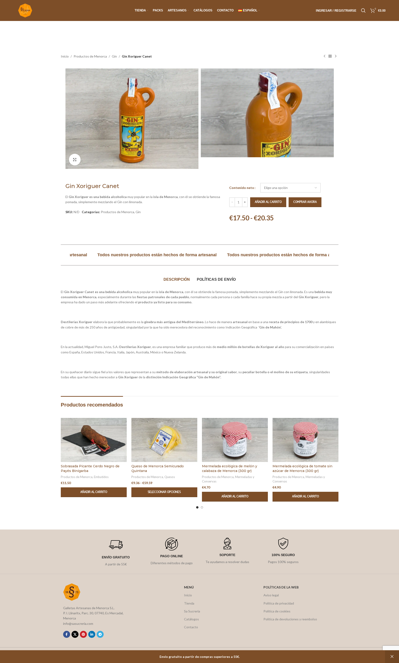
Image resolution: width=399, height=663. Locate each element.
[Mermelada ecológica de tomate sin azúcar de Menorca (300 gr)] (305, 440)
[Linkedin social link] (91, 634)
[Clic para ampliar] (75, 159)
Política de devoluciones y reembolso (290, 619)
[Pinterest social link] (83, 634)
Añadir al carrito (268, 202)
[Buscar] (363, 10)
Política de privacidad (278, 603)
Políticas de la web (281, 587)
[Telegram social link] (100, 634)
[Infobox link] (116, 552)
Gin (114, 56)
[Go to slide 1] (197, 507)
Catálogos (191, 619)
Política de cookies (276, 611)
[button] (94, 492)
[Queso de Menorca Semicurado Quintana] (164, 440)
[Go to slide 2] (202, 507)
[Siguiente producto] (335, 56)
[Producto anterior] (324, 56)
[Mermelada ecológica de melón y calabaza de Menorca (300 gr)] (235, 440)
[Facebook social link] (66, 634)
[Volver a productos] (330, 56)
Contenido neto (241, 188)
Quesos (169, 477)
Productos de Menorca (90, 56)
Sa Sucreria (192, 611)
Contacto (191, 627)
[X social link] (75, 634)
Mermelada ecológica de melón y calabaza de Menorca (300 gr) (229, 468)
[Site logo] (25, 10)
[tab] (177, 280)
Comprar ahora (305, 202)
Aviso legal (271, 595)
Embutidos (101, 477)
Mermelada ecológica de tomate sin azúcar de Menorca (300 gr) (302, 468)
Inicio (65, 56)
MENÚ (189, 587)
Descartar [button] (392, 656)
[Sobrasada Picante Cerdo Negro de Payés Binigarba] (94, 440)
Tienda (189, 603)
